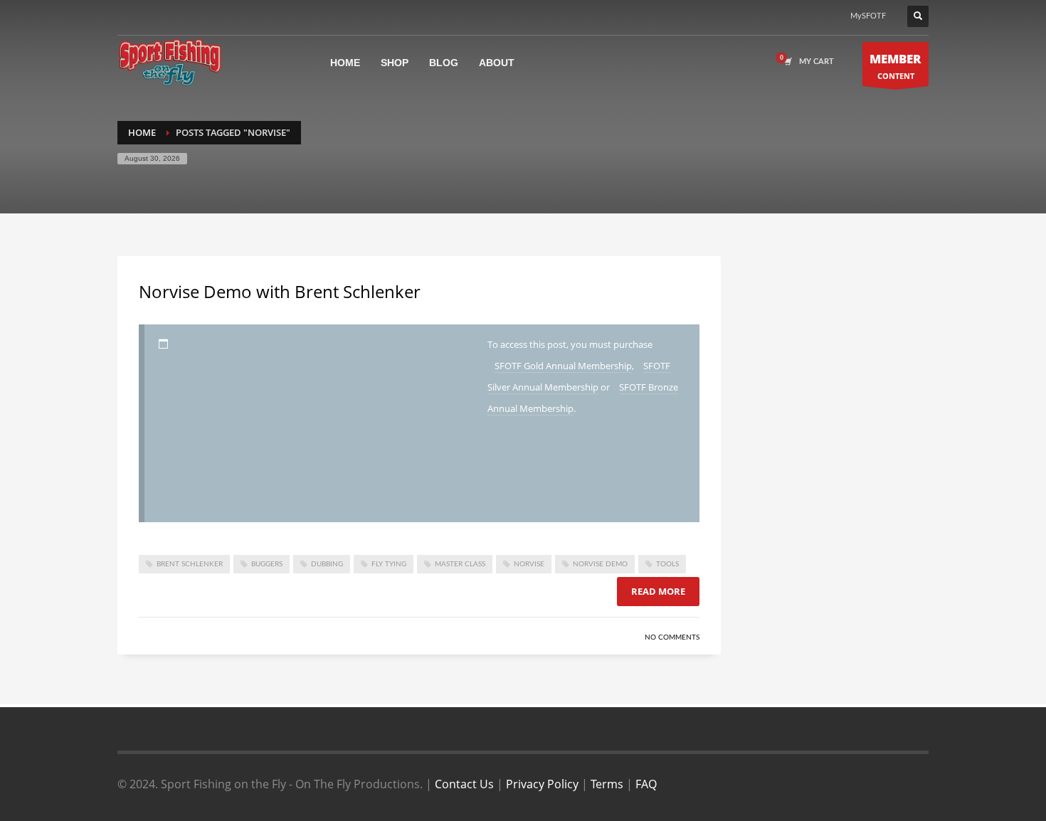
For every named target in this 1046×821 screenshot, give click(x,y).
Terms (607, 784)
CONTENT (895, 66)
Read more (658, 591)
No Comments (672, 637)
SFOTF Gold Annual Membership (563, 365)
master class (460, 564)
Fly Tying (388, 564)
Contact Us (464, 784)
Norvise (529, 564)
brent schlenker (190, 564)
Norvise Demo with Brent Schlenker (280, 291)
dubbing (327, 564)
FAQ (646, 784)
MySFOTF (868, 16)
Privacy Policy (542, 784)
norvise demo (600, 564)
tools (667, 564)
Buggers (266, 564)
